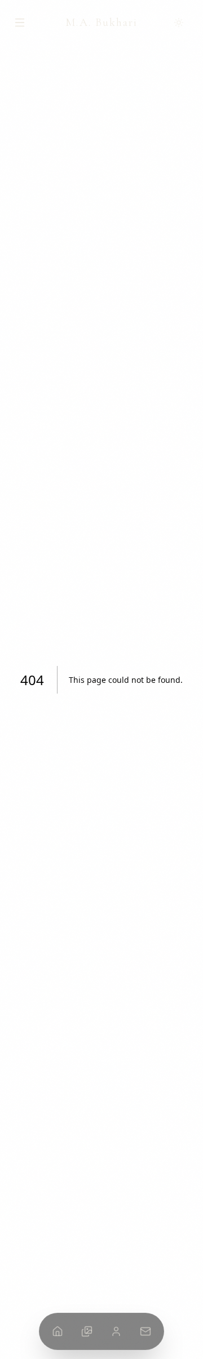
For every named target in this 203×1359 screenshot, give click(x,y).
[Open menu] (21, 22)
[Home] (57, 1331)
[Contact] (145, 1331)
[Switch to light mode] (181, 22)
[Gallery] (86, 1331)
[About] (116, 1331)
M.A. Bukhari (101, 22)
